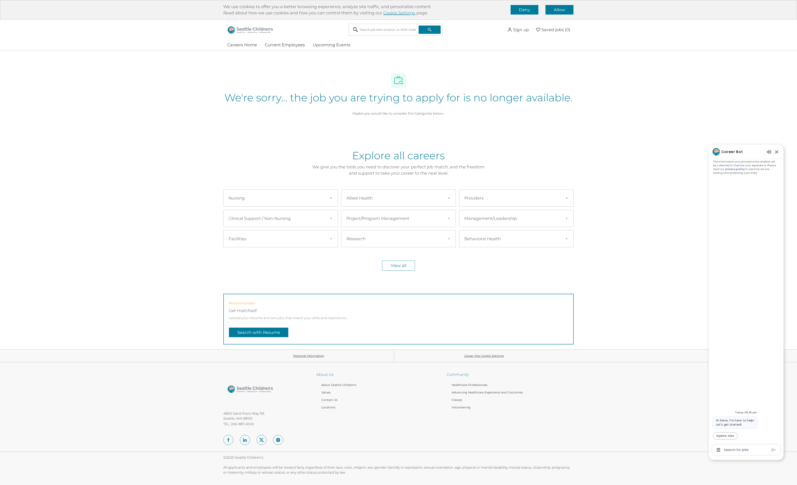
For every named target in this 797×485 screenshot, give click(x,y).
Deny (524, 9)
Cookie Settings (399, 12)
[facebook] (228, 440)
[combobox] (384, 30)
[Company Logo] (250, 29)
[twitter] (261, 440)
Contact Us (329, 400)
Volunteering (461, 407)
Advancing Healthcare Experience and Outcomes (487, 392)
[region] (746, 300)
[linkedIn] (245, 440)
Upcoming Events (331, 44)
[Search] (430, 30)
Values (326, 392)
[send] (773, 449)
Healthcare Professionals (470, 385)
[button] (518, 30)
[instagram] (278, 440)
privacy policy (735, 169)
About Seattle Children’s (338, 385)
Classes (457, 400)
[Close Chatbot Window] (776, 152)
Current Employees (285, 44)
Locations (328, 407)
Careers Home (242, 44)
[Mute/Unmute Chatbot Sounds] (769, 152)
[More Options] (718, 449)
